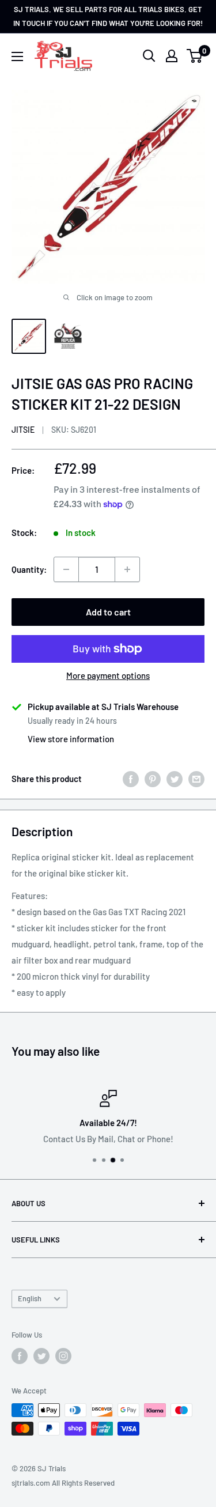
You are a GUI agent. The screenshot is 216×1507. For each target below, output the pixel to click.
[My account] (171, 56)
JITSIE (23, 430)
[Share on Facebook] (131, 778)
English (29, 1298)
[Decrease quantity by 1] (66, 569)
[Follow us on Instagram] (63, 1356)
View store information (71, 739)
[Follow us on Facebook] (20, 1356)
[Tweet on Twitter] (174, 778)
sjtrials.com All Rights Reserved (63, 1482)
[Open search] (149, 56)
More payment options (108, 675)
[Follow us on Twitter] (41, 1356)
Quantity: (29, 569)
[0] (195, 56)
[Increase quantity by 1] (127, 569)
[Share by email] (196, 778)
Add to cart (108, 611)
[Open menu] (17, 56)
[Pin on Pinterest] (153, 778)
